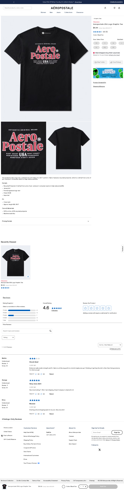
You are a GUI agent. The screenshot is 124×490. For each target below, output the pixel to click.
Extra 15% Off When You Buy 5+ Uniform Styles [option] (61, 2)
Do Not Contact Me (23, 480)
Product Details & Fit (99, 82)
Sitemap (91, 480)
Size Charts (27, 451)
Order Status (8, 431)
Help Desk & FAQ (29, 432)
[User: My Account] (105, 8)
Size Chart (120, 39)
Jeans (58, 12)
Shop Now (77, 2)
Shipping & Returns (99, 86)
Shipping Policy (28, 440)
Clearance (79, 12)
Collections (68, 12)
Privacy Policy (116, 440)
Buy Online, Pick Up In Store (32, 444)
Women (43, 12)
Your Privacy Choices (30, 463)
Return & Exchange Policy (31, 436)
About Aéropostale (75, 432)
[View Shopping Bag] (119, 8)
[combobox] (111, 345)
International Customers (31, 455)
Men (51, 12)
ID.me (25, 459)
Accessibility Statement (50, 480)
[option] (15, 267)
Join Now (113, 76)
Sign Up (117, 432)
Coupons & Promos (30, 448)
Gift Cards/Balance (10, 439)
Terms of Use (36, 480)
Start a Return (7, 435)
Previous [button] (14, 2)
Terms (107, 440)
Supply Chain (73, 440)
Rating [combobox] (5, 337)
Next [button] (110, 2)
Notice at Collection (7, 480)
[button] (85, 308)
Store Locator (8, 428)
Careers (71, 436)
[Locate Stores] (114, 8)
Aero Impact (72, 444)
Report (52, 374)
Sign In (104, 76)
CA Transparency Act (79, 480)
